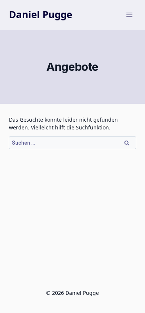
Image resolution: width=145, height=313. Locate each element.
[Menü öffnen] (129, 14)
